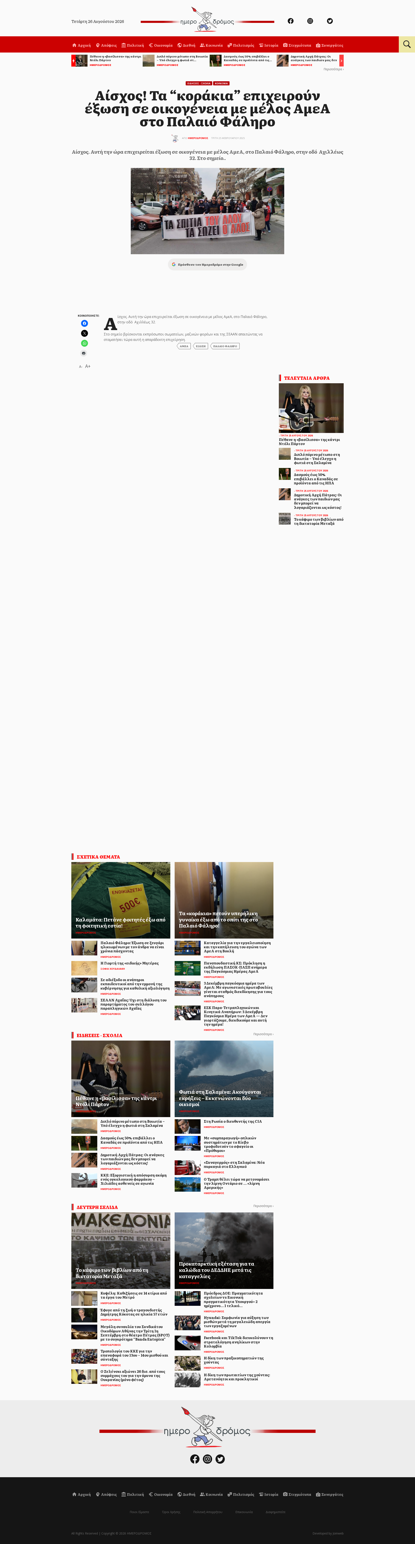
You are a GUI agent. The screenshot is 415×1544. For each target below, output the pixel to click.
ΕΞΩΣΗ (201, 346)
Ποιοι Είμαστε (139, 1512)
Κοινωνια (221, 83)
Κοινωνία (214, 45)
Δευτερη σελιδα (97, 1207)
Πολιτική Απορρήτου (207, 1512)
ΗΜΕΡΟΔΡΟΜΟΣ (198, 138)
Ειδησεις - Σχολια (199, 83)
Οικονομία (163, 45)
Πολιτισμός (243, 45)
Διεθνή (188, 45)
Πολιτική (135, 45)
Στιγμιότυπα (299, 45)
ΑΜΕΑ (184, 346)
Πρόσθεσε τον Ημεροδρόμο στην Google (210, 264)
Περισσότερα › (334, 69)
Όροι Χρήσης (171, 1512)
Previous (72, 61)
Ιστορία (271, 45)
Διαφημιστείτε (276, 1512)
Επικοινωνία (244, 1512)
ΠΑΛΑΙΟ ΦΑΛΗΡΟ (225, 346)
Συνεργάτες (332, 45)
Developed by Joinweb (328, 1533)
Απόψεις (108, 45)
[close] (383, 18)
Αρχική (84, 45)
